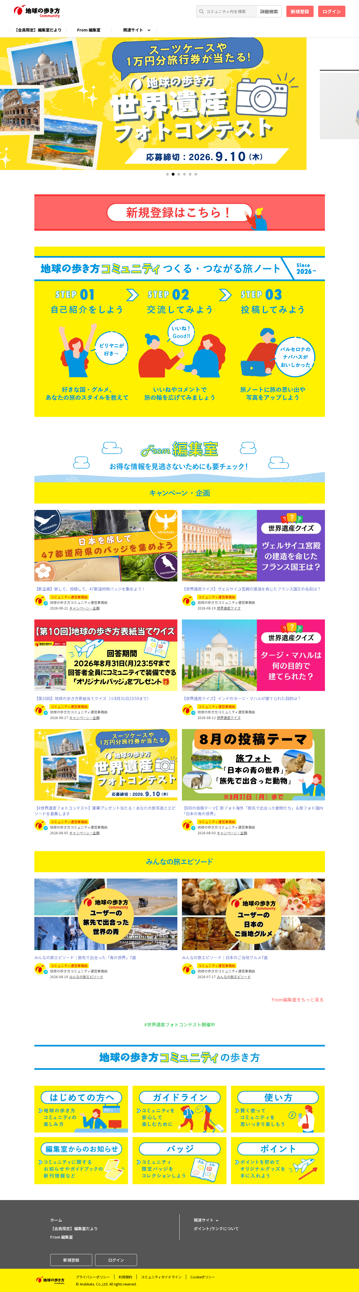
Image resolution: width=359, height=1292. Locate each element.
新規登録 (300, 11)
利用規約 (125, 1276)
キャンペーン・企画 (84, 608)
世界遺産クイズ (229, 608)
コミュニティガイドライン (161, 1276)
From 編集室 (88, 30)
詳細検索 (269, 11)
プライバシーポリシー (93, 1276)
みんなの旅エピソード (86, 976)
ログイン (332, 11)
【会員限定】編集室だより (38, 30)
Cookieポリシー (202, 1276)
